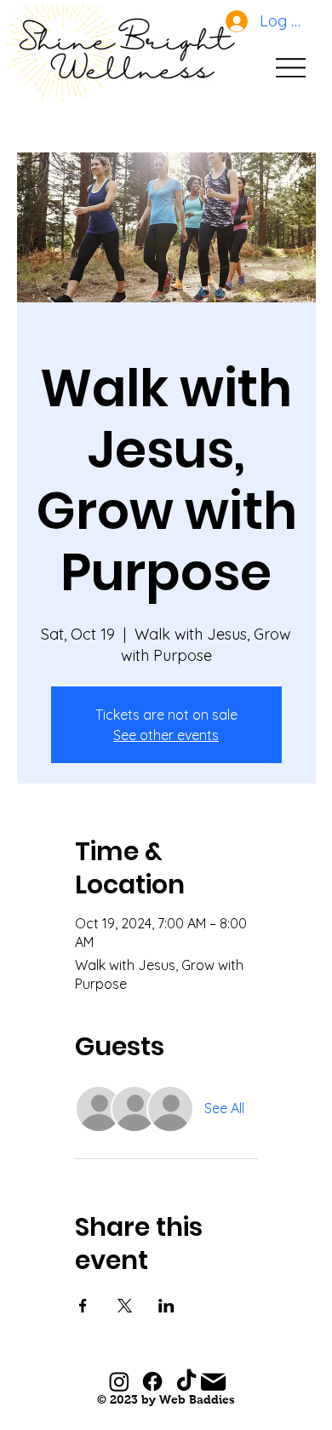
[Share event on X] (125, 1305)
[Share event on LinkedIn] (166, 1305)
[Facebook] (152, 1381)
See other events (166, 735)
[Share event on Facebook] (83, 1305)
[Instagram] (119, 1381)
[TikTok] (186, 1381)
